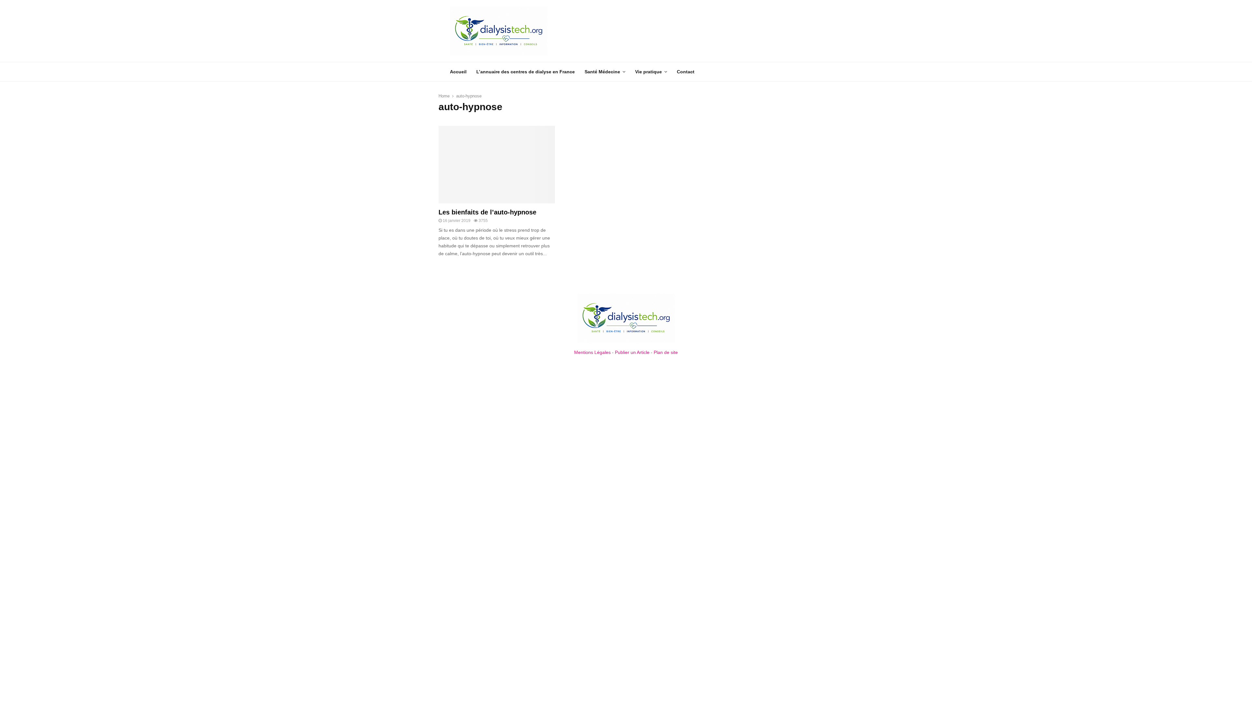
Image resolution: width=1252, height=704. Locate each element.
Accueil (458, 71)
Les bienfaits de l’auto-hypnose (487, 212)
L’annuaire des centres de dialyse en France (525, 71)
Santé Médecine (602, 71)
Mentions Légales (592, 352)
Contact (685, 71)
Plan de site (666, 352)
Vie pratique (648, 71)
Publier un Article (632, 352)
